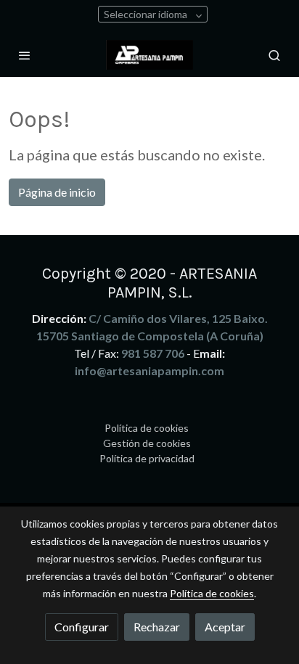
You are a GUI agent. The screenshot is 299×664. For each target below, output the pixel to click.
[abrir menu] (25, 55)
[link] (149, 55)
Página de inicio (57, 192)
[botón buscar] (274, 55)
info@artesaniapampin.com (149, 370)
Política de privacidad (146, 458)
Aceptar (225, 627)
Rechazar (157, 627)
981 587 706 (152, 353)
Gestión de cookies (147, 443)
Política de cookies (147, 428)
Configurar (81, 627)
